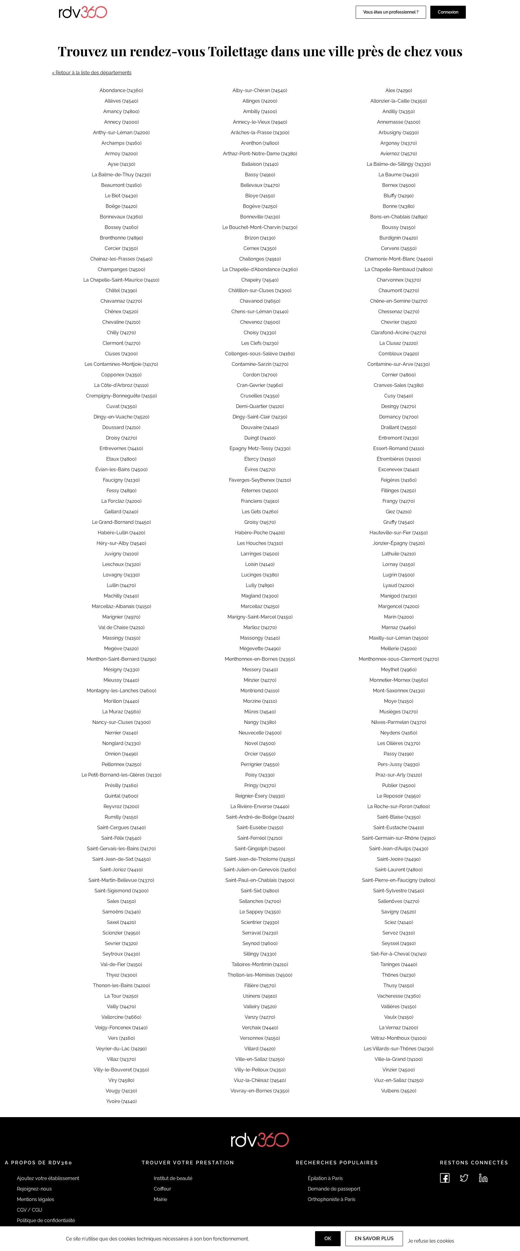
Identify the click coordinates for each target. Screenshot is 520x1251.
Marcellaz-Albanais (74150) (121, 606)
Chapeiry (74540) (259, 280)
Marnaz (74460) (399, 627)
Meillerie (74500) (398, 648)
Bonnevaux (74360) (121, 217)
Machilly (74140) (121, 596)
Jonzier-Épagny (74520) (399, 543)
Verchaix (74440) (260, 1027)
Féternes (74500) (260, 490)
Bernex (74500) (398, 185)
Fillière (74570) (260, 985)
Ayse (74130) (121, 164)
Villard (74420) (259, 1049)
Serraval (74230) (260, 933)
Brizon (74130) (260, 238)
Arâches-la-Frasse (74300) (260, 132)
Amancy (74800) (121, 111)
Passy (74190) (398, 754)
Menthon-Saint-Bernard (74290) (121, 659)
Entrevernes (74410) (121, 448)
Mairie (160, 1199)
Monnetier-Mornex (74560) (399, 680)
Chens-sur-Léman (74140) (259, 311)
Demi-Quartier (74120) (260, 406)
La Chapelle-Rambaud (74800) (398, 269)
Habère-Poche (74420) (260, 533)
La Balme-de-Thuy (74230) (121, 175)
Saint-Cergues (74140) (121, 827)
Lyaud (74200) (398, 585)
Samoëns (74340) (121, 912)
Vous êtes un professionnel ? (391, 12)
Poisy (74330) (259, 775)
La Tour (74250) (121, 996)
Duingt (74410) (259, 438)
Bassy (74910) (260, 175)
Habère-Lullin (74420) (121, 533)
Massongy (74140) (260, 638)
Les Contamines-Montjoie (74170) (121, 364)
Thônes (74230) (398, 975)
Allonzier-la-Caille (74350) (398, 101)
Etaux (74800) (121, 459)
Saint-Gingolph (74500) (260, 848)
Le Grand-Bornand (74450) (121, 522)
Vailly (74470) (121, 1006)
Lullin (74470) (121, 585)
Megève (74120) (121, 648)
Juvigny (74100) (121, 554)
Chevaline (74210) (121, 322)
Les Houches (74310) (260, 543)
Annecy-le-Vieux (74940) (260, 122)
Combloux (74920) (399, 354)
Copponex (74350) (121, 375)
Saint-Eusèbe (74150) (260, 827)
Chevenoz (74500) (260, 322)
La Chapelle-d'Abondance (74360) (260, 269)
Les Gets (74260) (260, 511)
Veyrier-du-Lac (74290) (121, 1049)
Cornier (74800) (399, 375)
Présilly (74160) (121, 785)
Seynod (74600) (260, 943)
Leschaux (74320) (121, 564)
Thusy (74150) (398, 985)
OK (327, 1238)
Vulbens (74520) (398, 1091)
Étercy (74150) (259, 459)
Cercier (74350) (121, 248)
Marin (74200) (398, 617)
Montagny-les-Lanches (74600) (121, 690)
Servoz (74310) (398, 933)
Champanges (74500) (121, 269)
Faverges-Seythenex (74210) (260, 480)
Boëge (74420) (121, 206)
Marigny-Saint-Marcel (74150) (260, 617)
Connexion (448, 12)
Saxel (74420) (121, 922)
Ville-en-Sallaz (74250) (259, 1059)
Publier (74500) (398, 785)
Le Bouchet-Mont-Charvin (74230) (259, 227)
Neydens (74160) (398, 733)
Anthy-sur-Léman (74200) (121, 132)
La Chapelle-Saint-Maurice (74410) (121, 280)
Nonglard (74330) (121, 743)
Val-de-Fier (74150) (121, 964)
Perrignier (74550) (260, 764)
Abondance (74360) (121, 90)
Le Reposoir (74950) (398, 796)
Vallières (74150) (398, 1006)
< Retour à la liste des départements (92, 73)
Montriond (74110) (259, 690)
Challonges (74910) (260, 259)
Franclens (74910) (260, 501)
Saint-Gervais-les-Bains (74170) (121, 848)
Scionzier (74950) (121, 933)
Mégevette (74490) (260, 648)
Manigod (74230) (398, 596)
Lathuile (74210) (399, 554)
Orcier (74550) (260, 754)
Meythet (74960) (398, 669)
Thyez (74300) (121, 975)
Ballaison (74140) (260, 164)
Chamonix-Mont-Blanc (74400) (399, 259)
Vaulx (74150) (398, 1017)
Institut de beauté (173, 1178)
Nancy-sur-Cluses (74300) (121, 722)
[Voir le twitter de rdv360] (464, 1178)
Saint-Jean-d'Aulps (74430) (398, 848)
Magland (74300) (259, 596)
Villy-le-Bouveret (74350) (121, 1070)
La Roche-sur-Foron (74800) (398, 806)
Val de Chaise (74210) (121, 627)
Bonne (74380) (398, 206)
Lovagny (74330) (121, 575)
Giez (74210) (398, 511)
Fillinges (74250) (398, 490)
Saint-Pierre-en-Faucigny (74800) (398, 880)
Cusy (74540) (398, 396)
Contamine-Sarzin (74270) (260, 364)
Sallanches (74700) (260, 901)
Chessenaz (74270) (398, 311)
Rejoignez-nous (34, 1189)
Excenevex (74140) (398, 469)
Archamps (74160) (121, 143)
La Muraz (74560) (121, 712)
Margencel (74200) (398, 606)
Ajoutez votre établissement (48, 1178)
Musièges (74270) (398, 712)
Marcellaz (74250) (260, 606)
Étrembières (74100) (399, 459)
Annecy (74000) (121, 122)
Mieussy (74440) (121, 680)
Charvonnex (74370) (399, 280)
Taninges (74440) (398, 964)
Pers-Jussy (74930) (398, 764)
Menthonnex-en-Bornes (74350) (260, 659)
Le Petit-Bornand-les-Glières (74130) (121, 775)
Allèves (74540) (121, 101)
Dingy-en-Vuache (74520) (121, 417)
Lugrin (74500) (398, 575)
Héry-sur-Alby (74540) (121, 543)
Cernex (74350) (259, 248)
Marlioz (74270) (260, 627)
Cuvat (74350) (121, 406)
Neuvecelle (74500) (260, 733)
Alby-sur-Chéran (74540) (260, 90)
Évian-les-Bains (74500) (121, 469)
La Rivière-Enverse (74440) (260, 806)
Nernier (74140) (121, 733)
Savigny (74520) (398, 912)
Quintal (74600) (121, 796)
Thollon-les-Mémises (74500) (260, 975)
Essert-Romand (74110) (398, 448)
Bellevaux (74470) (260, 185)
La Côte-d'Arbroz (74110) (121, 385)
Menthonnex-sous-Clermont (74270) (399, 659)
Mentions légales (35, 1199)
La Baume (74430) (399, 175)
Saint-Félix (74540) (121, 838)
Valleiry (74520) (260, 1006)
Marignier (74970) (121, 617)
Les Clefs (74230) (259, 343)
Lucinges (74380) (260, 575)
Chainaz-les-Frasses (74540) (121, 259)
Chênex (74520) (121, 311)
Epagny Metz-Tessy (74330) (260, 448)
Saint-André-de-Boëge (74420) (260, 817)
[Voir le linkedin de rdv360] (483, 1178)
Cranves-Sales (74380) (398, 385)
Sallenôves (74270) (398, 901)
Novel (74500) (260, 743)
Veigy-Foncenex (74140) (121, 1027)
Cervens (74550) (398, 248)
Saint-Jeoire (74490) (398, 859)
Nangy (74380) (260, 722)
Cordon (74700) (260, 375)
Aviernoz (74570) (398, 153)
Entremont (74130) (399, 438)
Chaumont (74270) (399, 290)
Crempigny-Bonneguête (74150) (121, 396)
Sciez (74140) (399, 922)
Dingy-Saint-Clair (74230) (260, 417)
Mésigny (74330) (121, 669)
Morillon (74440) (121, 701)
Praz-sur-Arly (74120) (399, 775)
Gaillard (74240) (121, 511)
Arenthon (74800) (260, 143)
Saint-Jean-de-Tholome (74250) (260, 859)
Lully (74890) (260, 585)
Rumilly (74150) (121, 817)
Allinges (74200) (260, 101)
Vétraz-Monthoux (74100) (398, 1038)
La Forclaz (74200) (121, 501)
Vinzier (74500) (398, 1070)
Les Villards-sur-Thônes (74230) (398, 1049)
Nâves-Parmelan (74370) (398, 722)
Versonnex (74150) (260, 1038)
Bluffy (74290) (398, 196)
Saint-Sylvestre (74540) (398, 891)
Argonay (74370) (398, 143)
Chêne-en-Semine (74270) (398, 301)
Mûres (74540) (260, 712)
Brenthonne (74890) (121, 238)
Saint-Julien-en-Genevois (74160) (260, 870)
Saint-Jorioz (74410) (121, 870)
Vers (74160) (121, 1038)
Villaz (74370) (121, 1059)
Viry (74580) (121, 1080)
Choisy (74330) (260, 332)
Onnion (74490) (121, 754)
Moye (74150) (398, 701)
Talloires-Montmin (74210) (260, 964)
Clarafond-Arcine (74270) (398, 332)
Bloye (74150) (260, 196)
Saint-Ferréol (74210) (259, 838)
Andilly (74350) (398, 111)
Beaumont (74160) (121, 185)
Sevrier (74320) (121, 943)
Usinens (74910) (260, 996)
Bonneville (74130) (260, 217)
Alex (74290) (398, 90)
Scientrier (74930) (260, 922)
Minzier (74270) (260, 680)
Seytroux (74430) (121, 954)
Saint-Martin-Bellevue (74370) (121, 880)
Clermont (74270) (121, 343)
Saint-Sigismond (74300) (121, 891)
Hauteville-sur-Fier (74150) (399, 533)
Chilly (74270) (121, 332)
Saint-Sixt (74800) (260, 891)
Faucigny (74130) (121, 480)
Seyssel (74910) (399, 943)
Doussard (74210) (121, 427)
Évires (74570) (260, 469)
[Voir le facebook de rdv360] (445, 1178)
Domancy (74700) (398, 417)
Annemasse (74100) (398, 122)
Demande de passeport (334, 1189)
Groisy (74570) (260, 522)
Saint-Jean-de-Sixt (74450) (121, 859)
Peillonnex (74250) (121, 764)
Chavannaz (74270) (121, 301)
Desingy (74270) (398, 406)
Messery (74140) (260, 669)
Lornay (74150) (398, 564)
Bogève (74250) (260, 206)
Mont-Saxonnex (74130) (399, 690)
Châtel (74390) (121, 290)
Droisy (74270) (121, 438)
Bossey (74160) (121, 227)
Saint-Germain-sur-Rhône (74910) (398, 838)
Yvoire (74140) (121, 1101)
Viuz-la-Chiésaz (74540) (260, 1080)
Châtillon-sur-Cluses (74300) (259, 290)
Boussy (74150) (398, 227)
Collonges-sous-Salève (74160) (260, 354)
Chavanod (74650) (260, 301)
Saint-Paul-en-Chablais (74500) (259, 880)
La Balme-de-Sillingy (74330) (399, 164)
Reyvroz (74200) (121, 806)
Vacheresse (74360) (398, 996)
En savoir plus (374, 1238)
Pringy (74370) (260, 785)
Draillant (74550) (398, 427)
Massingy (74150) (121, 638)
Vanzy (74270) (260, 1017)
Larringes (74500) (260, 554)
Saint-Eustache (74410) (398, 827)
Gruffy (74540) (398, 522)
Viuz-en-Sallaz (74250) (398, 1080)
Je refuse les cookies (431, 1241)
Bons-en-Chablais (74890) (398, 217)
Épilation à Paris (325, 1178)
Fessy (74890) (121, 490)
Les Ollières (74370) (398, 743)
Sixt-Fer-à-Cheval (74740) (398, 954)
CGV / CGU (29, 1210)
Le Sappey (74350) (260, 912)
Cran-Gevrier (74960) (260, 385)
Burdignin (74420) (398, 238)
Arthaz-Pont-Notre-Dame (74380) (260, 153)
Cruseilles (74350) (259, 396)
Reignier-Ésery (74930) (260, 796)
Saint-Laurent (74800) (398, 870)
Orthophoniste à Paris (331, 1199)
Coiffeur (162, 1189)
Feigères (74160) (398, 480)
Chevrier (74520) (398, 322)
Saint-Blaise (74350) (398, 817)
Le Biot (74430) (121, 196)
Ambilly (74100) (260, 111)
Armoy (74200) (121, 153)
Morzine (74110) (260, 701)
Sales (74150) (121, 901)
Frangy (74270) (398, 501)
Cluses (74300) (121, 354)
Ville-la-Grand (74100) (398, 1059)
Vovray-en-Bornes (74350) (260, 1091)
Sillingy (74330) (259, 954)
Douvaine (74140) (260, 427)
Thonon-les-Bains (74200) (121, 985)
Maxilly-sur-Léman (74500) (398, 638)
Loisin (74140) (259, 564)
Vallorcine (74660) (121, 1017)
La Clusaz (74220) (398, 343)
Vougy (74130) (121, 1091)
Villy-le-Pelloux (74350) (260, 1070)
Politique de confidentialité (46, 1220)
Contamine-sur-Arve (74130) (398, 364)
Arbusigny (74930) (399, 132)
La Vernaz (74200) (398, 1027)
